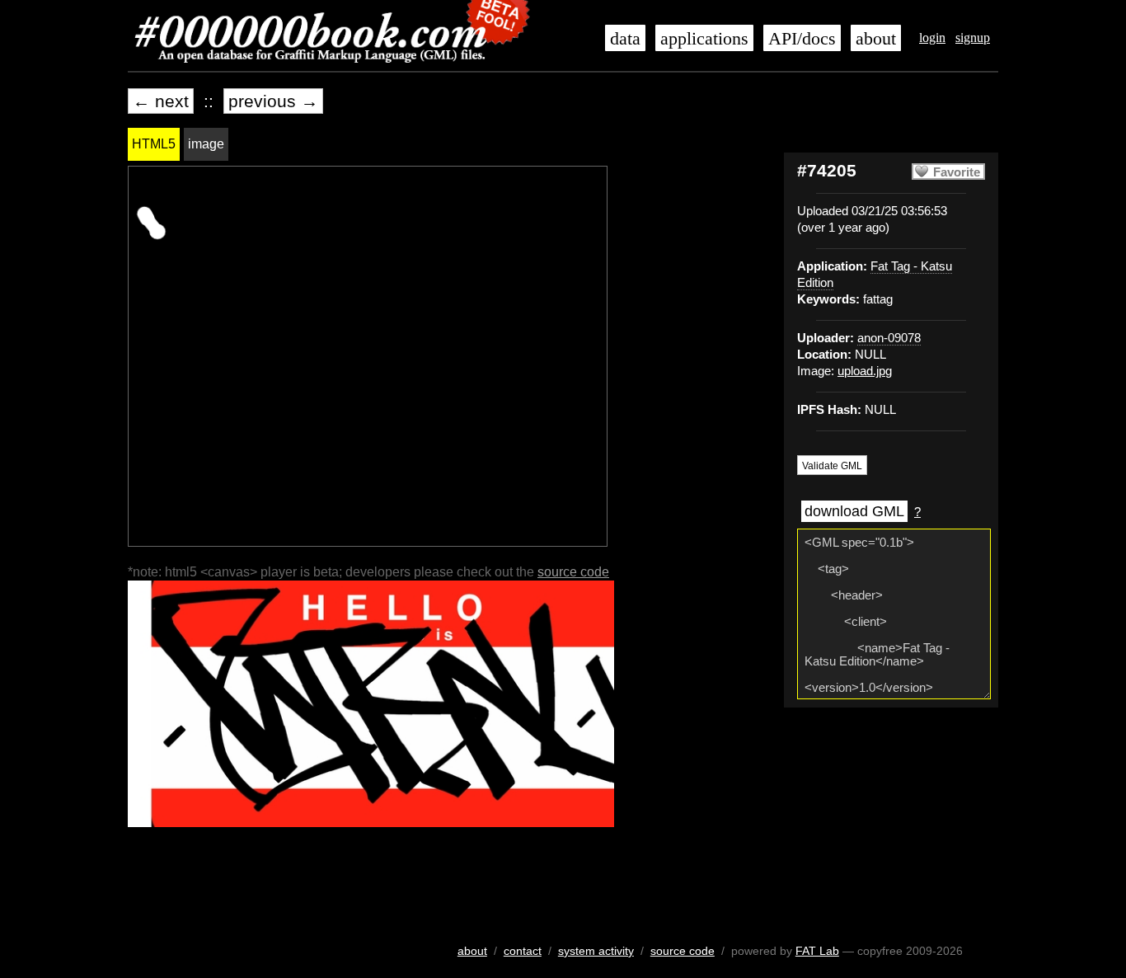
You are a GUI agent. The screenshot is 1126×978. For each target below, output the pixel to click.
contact (523, 950)
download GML (854, 511)
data (625, 39)
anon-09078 (889, 338)
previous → (273, 101)
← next (161, 101)
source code (573, 572)
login (932, 38)
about (876, 39)
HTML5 (154, 144)
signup (972, 38)
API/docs (802, 39)
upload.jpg (864, 371)
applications (704, 39)
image (206, 144)
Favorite (956, 172)
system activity (596, 950)
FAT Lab (817, 950)
